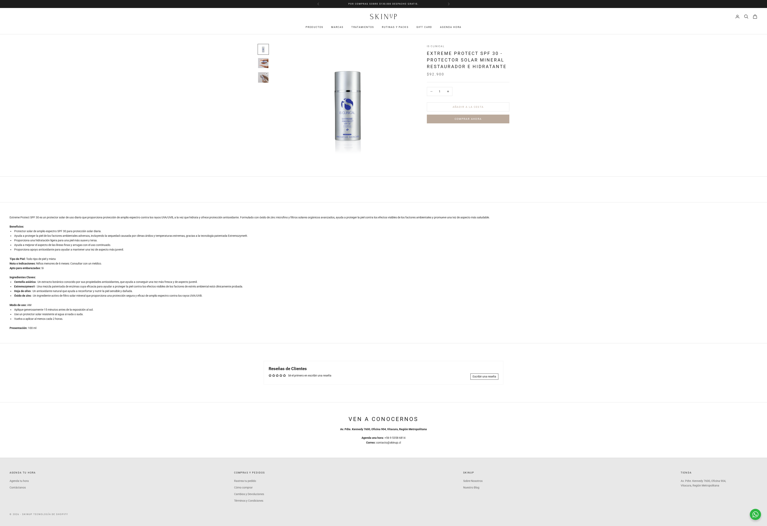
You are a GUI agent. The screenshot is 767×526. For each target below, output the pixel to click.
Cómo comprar (243, 487)
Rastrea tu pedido (245, 480)
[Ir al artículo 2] (263, 63)
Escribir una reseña (484, 376)
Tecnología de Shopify (50, 514)
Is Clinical (435, 46)
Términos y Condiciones (248, 500)
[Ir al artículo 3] (263, 77)
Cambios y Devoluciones (249, 494)
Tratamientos (362, 27)
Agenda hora (450, 27)
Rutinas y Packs (395, 27)
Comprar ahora (468, 118)
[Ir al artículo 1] (263, 49)
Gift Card (424, 27)
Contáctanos (18, 487)
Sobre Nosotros (473, 480)
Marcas (337, 27)
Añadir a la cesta (468, 106)
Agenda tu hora (19, 480)
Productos (314, 27)
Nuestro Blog (471, 487)
